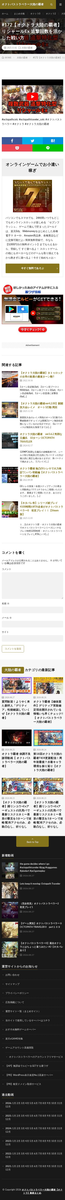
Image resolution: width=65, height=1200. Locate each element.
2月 (18, 1103)
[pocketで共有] (17, 148)
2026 (8, 1103)
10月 (54, 1116)
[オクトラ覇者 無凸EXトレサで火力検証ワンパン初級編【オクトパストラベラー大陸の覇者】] (10, 475)
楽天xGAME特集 (14, 1039)
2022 (8, 1154)
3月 (23, 1103)
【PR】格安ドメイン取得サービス (23, 1084)
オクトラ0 (35, 14)
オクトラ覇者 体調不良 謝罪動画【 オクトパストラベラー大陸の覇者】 (16, 760)
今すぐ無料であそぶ (32, 268)
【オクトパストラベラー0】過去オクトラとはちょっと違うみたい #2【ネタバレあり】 (41, 947)
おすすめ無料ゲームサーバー (20, 1029)
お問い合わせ (12, 975)
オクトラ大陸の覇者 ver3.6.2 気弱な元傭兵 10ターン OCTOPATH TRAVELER (41, 438)
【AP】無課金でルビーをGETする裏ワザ (26, 1066)
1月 (14, 1103)
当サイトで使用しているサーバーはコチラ (27, 1020)
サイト (5, 632)
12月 (8, 1119)
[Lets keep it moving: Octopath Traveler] (10, 890)
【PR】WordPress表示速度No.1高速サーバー (29, 1075)
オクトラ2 (51, 14)
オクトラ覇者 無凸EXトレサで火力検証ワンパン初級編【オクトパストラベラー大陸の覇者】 (41, 472)
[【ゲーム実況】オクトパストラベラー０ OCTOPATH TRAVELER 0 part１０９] (10, 930)
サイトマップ (12, 984)
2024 (8, 1128)
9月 (49, 1116)
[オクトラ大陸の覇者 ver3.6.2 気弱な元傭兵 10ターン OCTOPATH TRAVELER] (10, 440)
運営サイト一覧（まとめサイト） (23, 1011)
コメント (6, 569)
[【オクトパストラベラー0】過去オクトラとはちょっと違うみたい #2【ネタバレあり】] (10, 950)
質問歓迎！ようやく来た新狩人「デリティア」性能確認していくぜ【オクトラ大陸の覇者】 (16, 709)
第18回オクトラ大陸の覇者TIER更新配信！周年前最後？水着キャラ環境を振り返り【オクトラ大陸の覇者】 (47, 762)
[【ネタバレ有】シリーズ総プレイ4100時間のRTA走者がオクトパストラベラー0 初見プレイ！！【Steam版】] (10, 509)
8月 (44, 1103)
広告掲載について (14, 1002)
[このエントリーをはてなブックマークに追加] (53, 140)
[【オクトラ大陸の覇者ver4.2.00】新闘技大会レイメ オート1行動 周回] (10, 410)
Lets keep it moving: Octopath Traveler (40, 884)
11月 (59, 1116)
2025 (8, 1116)
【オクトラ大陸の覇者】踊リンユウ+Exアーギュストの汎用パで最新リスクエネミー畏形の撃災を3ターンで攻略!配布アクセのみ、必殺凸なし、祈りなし (17, 814)
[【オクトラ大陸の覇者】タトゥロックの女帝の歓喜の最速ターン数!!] (10, 379)
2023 (8, 1141)
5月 (31, 1103)
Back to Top (32, 842)
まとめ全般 (19, 14)
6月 (36, 1103)
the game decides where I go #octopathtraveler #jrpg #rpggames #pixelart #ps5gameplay (38, 867)
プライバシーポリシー (17, 993)
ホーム (5, 14)
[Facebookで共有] (12, 140)
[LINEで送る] (47, 148)
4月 (27, 1103)
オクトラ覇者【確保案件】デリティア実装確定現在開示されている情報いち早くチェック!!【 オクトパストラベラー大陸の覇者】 (48, 711)
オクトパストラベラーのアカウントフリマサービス (36, 1057)
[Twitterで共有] (32, 140)
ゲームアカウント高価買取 (19, 1048)
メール (7, 618)
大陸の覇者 (27, 47)
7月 (40, 1103)
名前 (5, 604)
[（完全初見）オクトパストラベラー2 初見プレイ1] (10, 910)
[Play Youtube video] (32, 96)
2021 (8, 1166)
